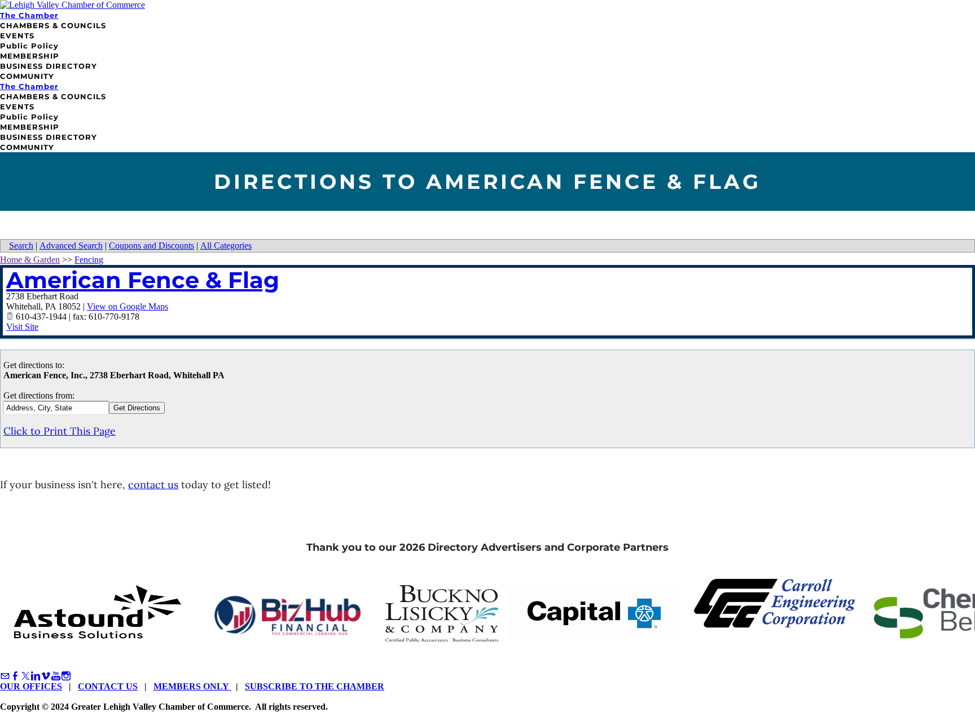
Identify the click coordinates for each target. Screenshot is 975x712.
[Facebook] (15, 676)
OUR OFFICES (31, 686)
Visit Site (22, 326)
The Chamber (29, 15)
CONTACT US (108, 686)
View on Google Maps (127, 306)
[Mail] (5, 676)
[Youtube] (55, 676)
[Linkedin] (35, 676)
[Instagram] (66, 676)
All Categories (226, 245)
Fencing (88, 259)
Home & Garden (30, 259)
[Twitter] (25, 676)
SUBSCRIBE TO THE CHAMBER (314, 686)
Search (21, 245)
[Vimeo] (45, 676)
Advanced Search (71, 245)
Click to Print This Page (59, 430)
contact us (153, 484)
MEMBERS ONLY (192, 686)
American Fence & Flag (142, 280)
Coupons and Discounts (151, 245)
